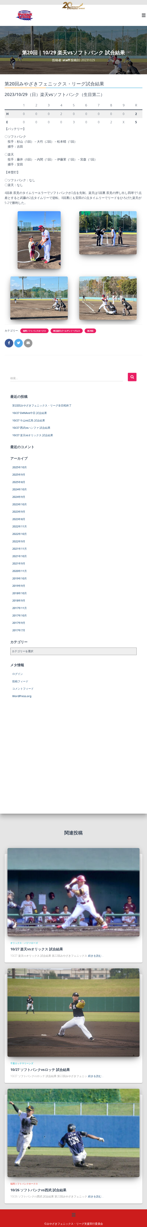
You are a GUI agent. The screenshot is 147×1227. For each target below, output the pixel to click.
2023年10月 (19, 504)
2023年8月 (18, 519)
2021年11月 (19, 548)
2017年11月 (19, 608)
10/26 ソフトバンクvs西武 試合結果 (38, 1190)
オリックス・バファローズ (24, 943)
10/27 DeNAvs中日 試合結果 (29, 413)
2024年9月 (18, 497)
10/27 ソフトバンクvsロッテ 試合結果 (40, 1069)
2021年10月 (19, 556)
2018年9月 (18, 600)
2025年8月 (18, 482)
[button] (143, 15)
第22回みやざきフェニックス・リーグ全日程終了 (42, 405)
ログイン (17, 674)
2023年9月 (18, 511)
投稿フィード (20, 681)
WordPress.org (21, 696)
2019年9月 (18, 585)
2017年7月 (18, 630)
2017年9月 (18, 623)
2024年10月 (19, 489)
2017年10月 (19, 615)
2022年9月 (18, 541)
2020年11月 (19, 571)
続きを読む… (96, 955)
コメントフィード (23, 688)
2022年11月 (19, 526)
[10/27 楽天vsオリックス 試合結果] (73, 892)
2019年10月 (19, 578)
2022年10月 (19, 534)
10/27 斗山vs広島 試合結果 (28, 420)
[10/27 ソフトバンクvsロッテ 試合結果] (73, 1012)
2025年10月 (19, 467)
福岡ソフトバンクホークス (34, 330)
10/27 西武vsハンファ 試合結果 (31, 427)
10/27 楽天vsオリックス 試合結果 (32, 435)
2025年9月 (18, 474)
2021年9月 (18, 563)
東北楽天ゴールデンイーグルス (66, 330)
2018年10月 (19, 593)
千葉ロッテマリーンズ (21, 1063)
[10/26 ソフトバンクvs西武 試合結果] (73, 1132)
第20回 (90, 330)
